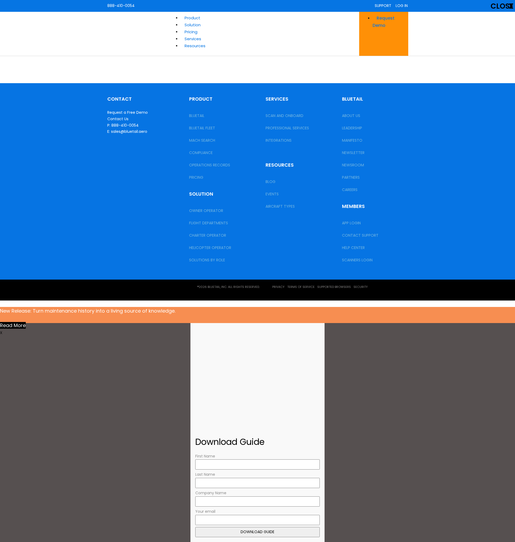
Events (272, 194)
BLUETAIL (196, 115)
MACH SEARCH (202, 140)
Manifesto (352, 140)
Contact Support (360, 235)
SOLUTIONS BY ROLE (207, 260)
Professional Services (287, 128)
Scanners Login (357, 260)
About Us (351, 115)
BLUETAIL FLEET (202, 128)
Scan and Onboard (284, 115)
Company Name (210, 493)
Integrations (279, 140)
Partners (351, 177)
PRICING (196, 177)
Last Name (205, 474)
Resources (195, 46)
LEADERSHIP (352, 128)
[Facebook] (153, 289)
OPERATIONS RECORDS (209, 165)
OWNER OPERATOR (206, 210)
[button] (268, 17)
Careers (350, 189)
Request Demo (384, 21)
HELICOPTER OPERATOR (210, 247)
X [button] (1, 332)
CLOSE (502, 6)
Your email (205, 511)
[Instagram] (172, 289)
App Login (351, 223)
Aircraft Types (280, 206)
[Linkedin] (133, 289)
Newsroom (353, 165)
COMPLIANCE (201, 152)
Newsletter (353, 152)
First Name (205, 456)
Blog (270, 181)
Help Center (353, 247)
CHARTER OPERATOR (207, 235)
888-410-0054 (121, 5)
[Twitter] (114, 289)
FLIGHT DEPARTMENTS (208, 223)
